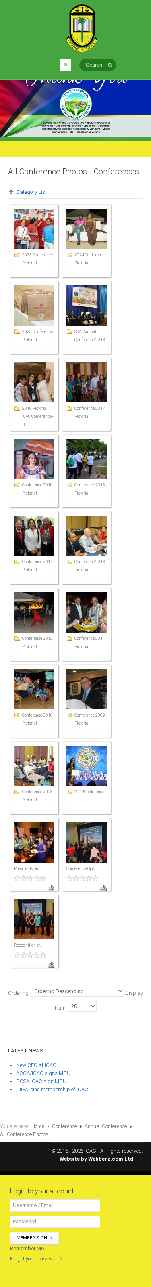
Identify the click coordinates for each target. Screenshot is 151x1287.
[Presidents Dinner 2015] (34, 842)
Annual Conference (106, 1126)
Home (37, 1126)
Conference (64, 1126)
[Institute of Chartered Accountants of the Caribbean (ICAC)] (82, 28)
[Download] (51, 887)
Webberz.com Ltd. (111, 1159)
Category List (31, 192)
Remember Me (27, 1248)
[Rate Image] (34, 878)
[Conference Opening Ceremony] (86, 842)
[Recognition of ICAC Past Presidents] (34, 919)
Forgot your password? (36, 1259)
